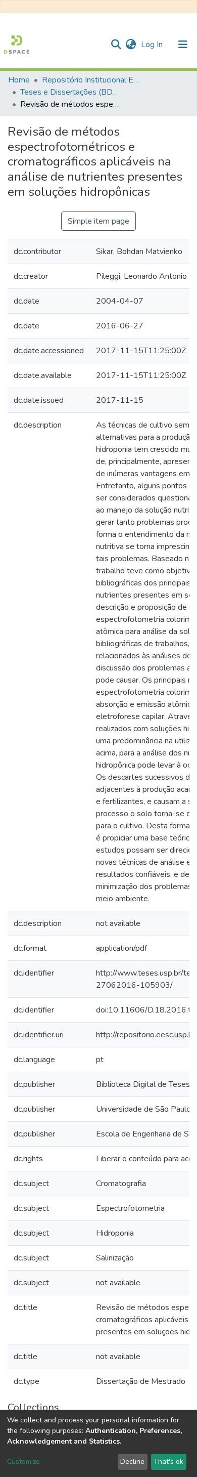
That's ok (168, 1461)
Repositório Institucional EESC (92, 80)
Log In (153, 44)
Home (19, 80)
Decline (132, 1461)
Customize (23, 1461)
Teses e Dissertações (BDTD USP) (70, 92)
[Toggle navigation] (183, 44)
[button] (130, 44)
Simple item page (98, 221)
